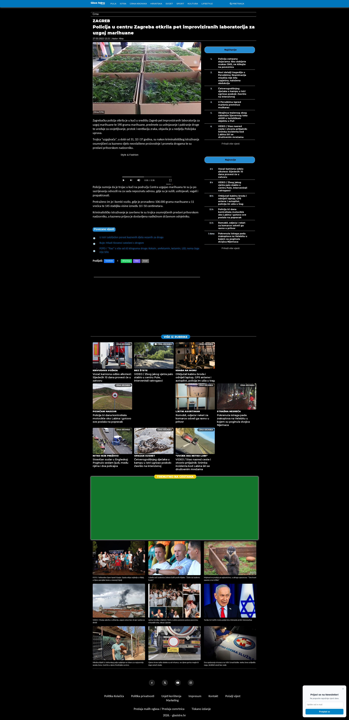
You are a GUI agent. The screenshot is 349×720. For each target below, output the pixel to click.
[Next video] (131, 180)
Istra (123, 3)
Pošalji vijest (232, 696)
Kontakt (214, 696)
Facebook (109, 261)
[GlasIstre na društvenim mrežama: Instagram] (194, 683)
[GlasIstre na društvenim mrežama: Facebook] (155, 683)
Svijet (169, 3)
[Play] (123, 180)
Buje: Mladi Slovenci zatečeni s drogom (122, 243)
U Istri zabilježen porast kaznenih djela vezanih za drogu (131, 237)
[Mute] (139, 180)
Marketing (172, 700)
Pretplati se (324, 711)
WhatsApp (126, 261)
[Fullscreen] (170, 180)
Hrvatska (156, 3)
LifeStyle (207, 3)
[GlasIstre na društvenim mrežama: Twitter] (168, 683)
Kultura (193, 3)
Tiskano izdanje (201, 709)
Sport (180, 3)
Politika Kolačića (114, 696)
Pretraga (238, 3)
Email (145, 261)
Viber (137, 261)
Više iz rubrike (175, 336)
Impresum (195, 696)
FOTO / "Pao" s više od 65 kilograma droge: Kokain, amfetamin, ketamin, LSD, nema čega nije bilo (149, 250)
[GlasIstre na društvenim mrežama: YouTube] (181, 683)
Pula (113, 3)
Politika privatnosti (142, 696)
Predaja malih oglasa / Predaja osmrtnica (159, 709)
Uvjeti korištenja (171, 696)
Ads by (168, 184)
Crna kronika (138, 3)
